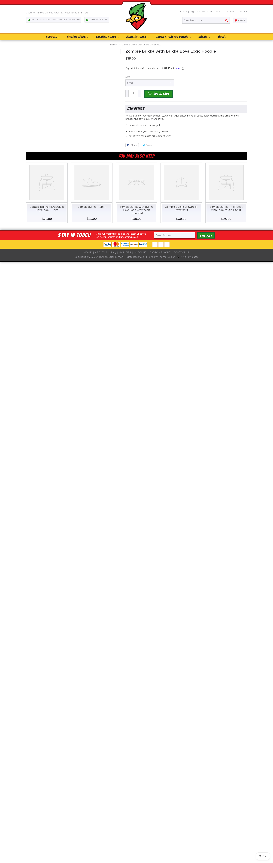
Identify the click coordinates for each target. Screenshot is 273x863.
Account (140, 252)
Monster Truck (136, 37)
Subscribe (206, 235)
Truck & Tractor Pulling (172, 37)
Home (183, 11)
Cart (241, 20)
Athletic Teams (76, 37)
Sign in (194, 11)
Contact (242, 11)
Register (207, 11)
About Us (101, 252)
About (218, 11)
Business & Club (106, 37)
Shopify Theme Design (162, 256)
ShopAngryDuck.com (108, 256)
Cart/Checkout (160, 252)
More (221, 37)
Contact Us (181, 252)
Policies (230, 11)
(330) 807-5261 (98, 19)
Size (127, 76)
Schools (52, 37)
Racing (203, 37)
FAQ (113, 252)
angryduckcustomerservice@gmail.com (55, 19)
